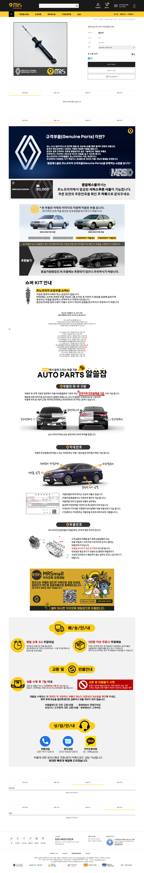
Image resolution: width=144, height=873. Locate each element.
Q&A (79, 14)
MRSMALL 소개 (54, 853)
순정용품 (38, 14)
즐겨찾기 (17, 843)
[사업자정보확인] (81, 858)
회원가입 (122, 14)
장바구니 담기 (111, 70)
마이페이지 (98, 7)
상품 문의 (119, 93)
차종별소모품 (24, 14)
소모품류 (100, 19)
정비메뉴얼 (51, 14)
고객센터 (130, 14)
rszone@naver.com (99, 860)
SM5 (115, 19)
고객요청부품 (66, 14)
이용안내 (64, 853)
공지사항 (24, 843)
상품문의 (30, 843)
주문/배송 (43, 843)
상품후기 (36, 843)
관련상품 (25, 93)
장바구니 (107, 5)
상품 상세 (56, 93)
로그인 (116, 14)
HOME (95, 19)
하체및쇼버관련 (109, 19)
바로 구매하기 (111, 64)
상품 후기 (88, 93)
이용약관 (87, 853)
